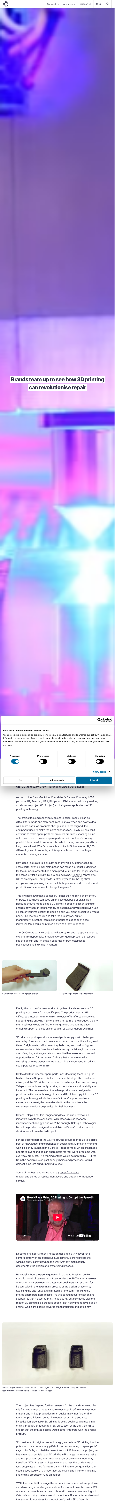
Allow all (94, 780)
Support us (85, 4)
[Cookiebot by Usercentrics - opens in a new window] (99, 720)
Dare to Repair (58, 1147)
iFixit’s (42, 874)
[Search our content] (108, 4)
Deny (21, 780)
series (33, 1176)
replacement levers (52, 1176)
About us (68, 4)
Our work (51, 4)
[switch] (43, 761)
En (100, 4)
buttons (73, 1176)
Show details (99, 771)
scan (21, 911)
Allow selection (57, 780)
